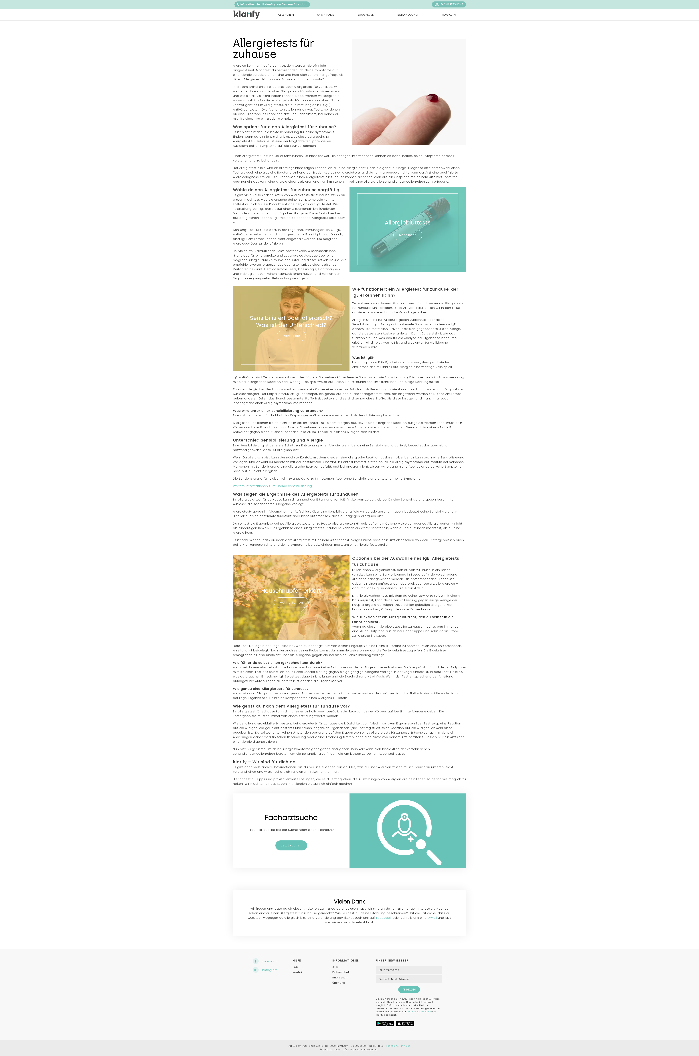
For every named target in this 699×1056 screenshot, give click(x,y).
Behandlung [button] (407, 15)
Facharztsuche (452, 4)
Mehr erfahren (291, 602)
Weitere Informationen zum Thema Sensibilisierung (272, 486)
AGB (335, 967)
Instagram (269, 970)
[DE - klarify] (246, 14)
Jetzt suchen (291, 845)
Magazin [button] (448, 15)
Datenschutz (341, 972)
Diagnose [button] (366, 15)
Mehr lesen (408, 235)
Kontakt (298, 972)
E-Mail (432, 918)
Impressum (340, 977)
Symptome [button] (325, 15)
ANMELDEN (409, 989)
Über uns (338, 983)
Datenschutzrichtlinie (420, 1011)
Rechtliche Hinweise (398, 1045)
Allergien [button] (286, 15)
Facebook (384, 918)
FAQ (295, 967)
